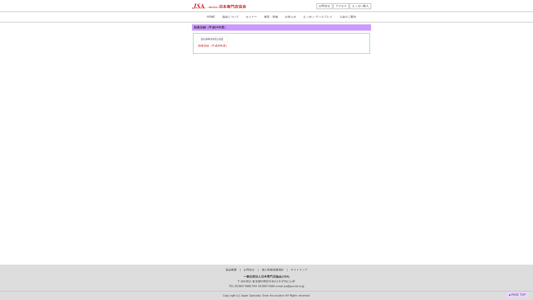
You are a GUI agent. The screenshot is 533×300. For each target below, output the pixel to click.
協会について (230, 16)
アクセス (341, 6)
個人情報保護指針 (273, 269)
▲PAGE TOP (517, 294)
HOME (211, 16)
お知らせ (290, 16)
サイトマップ (299, 269)
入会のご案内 (348, 16)
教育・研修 (271, 16)
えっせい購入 (360, 6)
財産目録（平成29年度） (213, 45)
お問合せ (324, 6)
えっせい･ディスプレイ (317, 16)
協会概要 (231, 269)
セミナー (251, 16)
